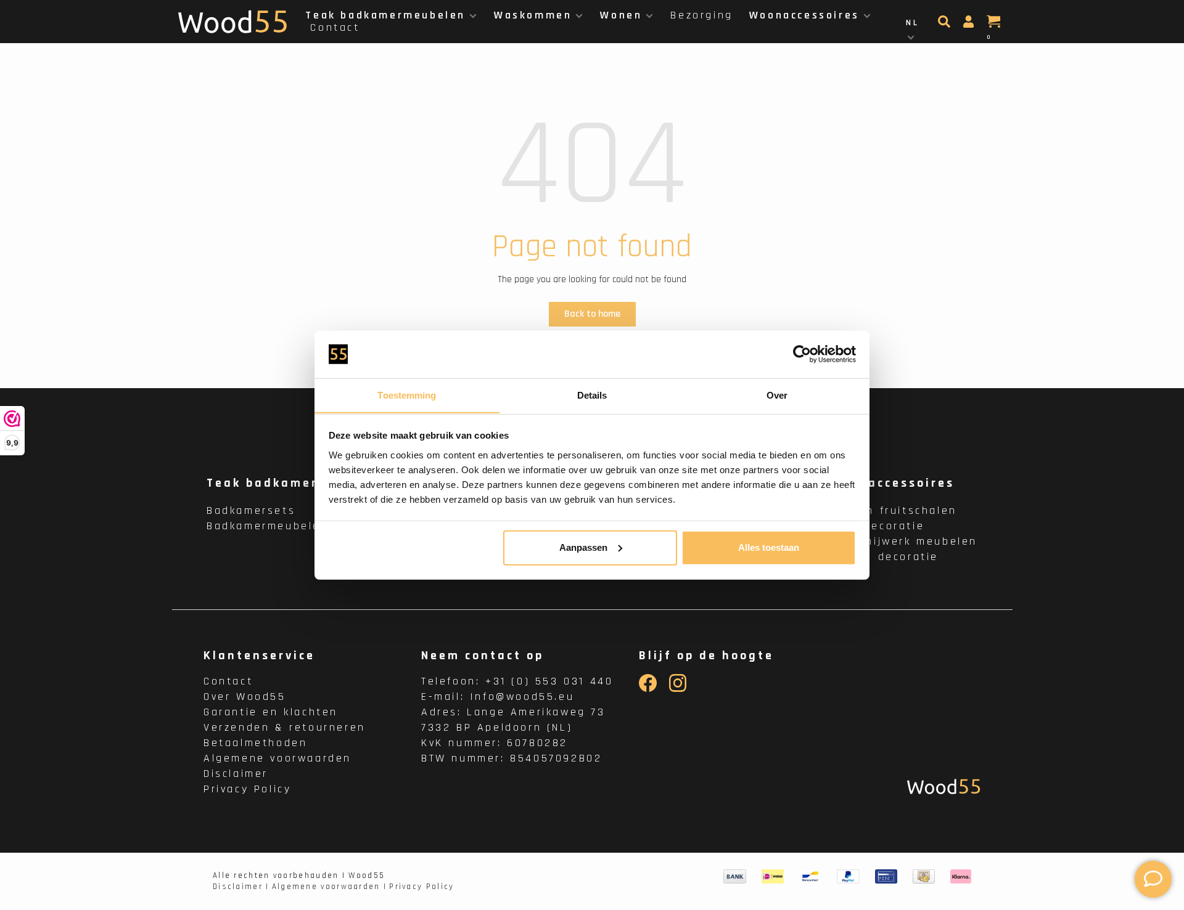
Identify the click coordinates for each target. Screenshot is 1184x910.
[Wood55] (943, 786)
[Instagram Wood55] (678, 689)
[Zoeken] (945, 25)
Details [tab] (592, 394)
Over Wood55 (245, 696)
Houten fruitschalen (892, 510)
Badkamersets (251, 510)
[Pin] (886, 876)
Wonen (621, 15)
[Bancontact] (810, 876)
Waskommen (533, 15)
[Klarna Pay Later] (961, 876)
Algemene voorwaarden (278, 758)
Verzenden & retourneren (285, 727)
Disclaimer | (241, 887)
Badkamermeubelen (268, 526)
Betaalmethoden (255, 743)
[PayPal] (848, 876)
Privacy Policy (247, 789)
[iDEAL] (773, 876)
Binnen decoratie (884, 557)
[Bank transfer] (734, 876)
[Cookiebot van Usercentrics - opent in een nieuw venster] (802, 354)
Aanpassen (583, 547)
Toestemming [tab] (406, 394)
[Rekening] (970, 25)
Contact (335, 27)
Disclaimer (236, 773)
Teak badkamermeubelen (385, 15)
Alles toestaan (768, 547)
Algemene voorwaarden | (329, 887)
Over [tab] (777, 394)
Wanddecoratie (876, 526)
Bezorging (701, 15)
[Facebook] (648, 689)
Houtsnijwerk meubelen (903, 541)
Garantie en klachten (271, 712)
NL (912, 22)
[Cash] (924, 876)
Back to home (592, 313)
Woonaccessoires (804, 15)
